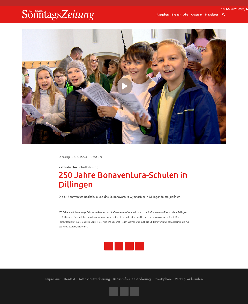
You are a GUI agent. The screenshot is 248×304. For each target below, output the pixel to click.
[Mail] (124, 291)
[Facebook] (113, 291)
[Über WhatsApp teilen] (129, 246)
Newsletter (211, 15)
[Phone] (134, 291)
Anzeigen (196, 15)
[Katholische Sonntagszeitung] (58, 14)
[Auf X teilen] (119, 246)
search (224, 15)
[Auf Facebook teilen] (108, 246)
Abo (185, 15)
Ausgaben (163, 15)
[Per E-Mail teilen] (139, 246)
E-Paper (176, 15)
